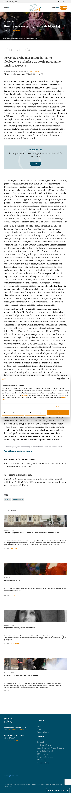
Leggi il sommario (34, 72)
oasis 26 (7, 499)
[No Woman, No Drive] (35, 569)
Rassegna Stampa (43, 732)
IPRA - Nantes (42, 760)
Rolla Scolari (14, 548)
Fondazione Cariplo (43, 763)
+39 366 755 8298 (12, 740)
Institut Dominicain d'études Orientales (50, 748)
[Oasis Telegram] (13, 2)
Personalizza (34, 413)
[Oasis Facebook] (5, 2)
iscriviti (35, 164)
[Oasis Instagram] (11, 2)
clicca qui (24, 395)
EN (63, 2)
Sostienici (63, 7)
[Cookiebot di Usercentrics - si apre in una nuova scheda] (57, 378)
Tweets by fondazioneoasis (12, 776)
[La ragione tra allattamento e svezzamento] (35, 664)
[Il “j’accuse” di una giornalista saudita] (35, 616)
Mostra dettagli (60, 407)
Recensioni (9, 21)
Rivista (39, 726)
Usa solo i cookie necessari (13, 413)
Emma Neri (16, 31)
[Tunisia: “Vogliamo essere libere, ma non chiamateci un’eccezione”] (35, 521)
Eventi (39, 729)
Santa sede (40, 742)
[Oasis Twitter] (8, 2)
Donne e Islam (18, 499)
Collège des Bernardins (45, 757)
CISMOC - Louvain (43, 754)
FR (66, 2)
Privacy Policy (9, 786)
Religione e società (9, 530)
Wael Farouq (14, 691)
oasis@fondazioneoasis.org (17, 729)
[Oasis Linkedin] (16, 2)
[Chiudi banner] (68, 378)
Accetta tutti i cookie (58, 413)
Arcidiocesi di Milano (44, 745)
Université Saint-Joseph (45, 751)
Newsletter (59, 791)
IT (59, 2)
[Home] (35, 7)
